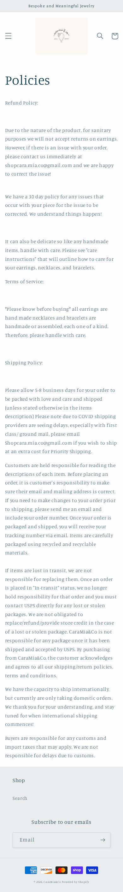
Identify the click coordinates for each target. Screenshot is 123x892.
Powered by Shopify (75, 881)
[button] (8, 36)
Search (20, 798)
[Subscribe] (103, 840)
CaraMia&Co (52, 881)
